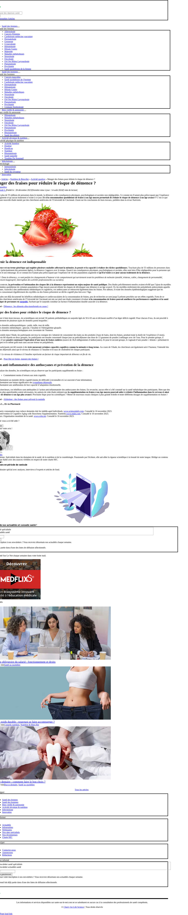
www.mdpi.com (73, 413)
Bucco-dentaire (10, 785)
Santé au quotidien (12, 665)
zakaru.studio (91, 911)
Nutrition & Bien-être (19, 179)
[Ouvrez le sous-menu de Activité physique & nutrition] (28, 138)
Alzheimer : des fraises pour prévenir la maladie (24, 399)
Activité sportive (38, 179)
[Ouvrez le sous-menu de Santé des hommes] (19, 72)
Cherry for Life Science (74, 907)
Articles (11, 18)
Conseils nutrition (11, 725)
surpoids (24, 301)
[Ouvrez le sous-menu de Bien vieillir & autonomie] (25, 110)
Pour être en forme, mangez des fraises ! (21, 359)
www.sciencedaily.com (74, 411)
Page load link (6, 914)
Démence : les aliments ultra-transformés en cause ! (26, 306)
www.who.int (40, 416)
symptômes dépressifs (42, 382)
